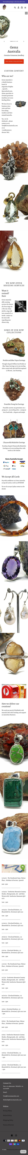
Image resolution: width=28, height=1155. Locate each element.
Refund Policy (7, 1121)
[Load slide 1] (10, 41)
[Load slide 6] (17, 41)
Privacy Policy (7, 1116)
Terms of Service (8, 1130)
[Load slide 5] (16, 41)
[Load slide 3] (13, 41)
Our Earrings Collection (14, 65)
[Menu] (25, 7)
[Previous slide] (4, 41)
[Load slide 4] (14, 41)
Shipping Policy (8, 1126)
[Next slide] (24, 41)
